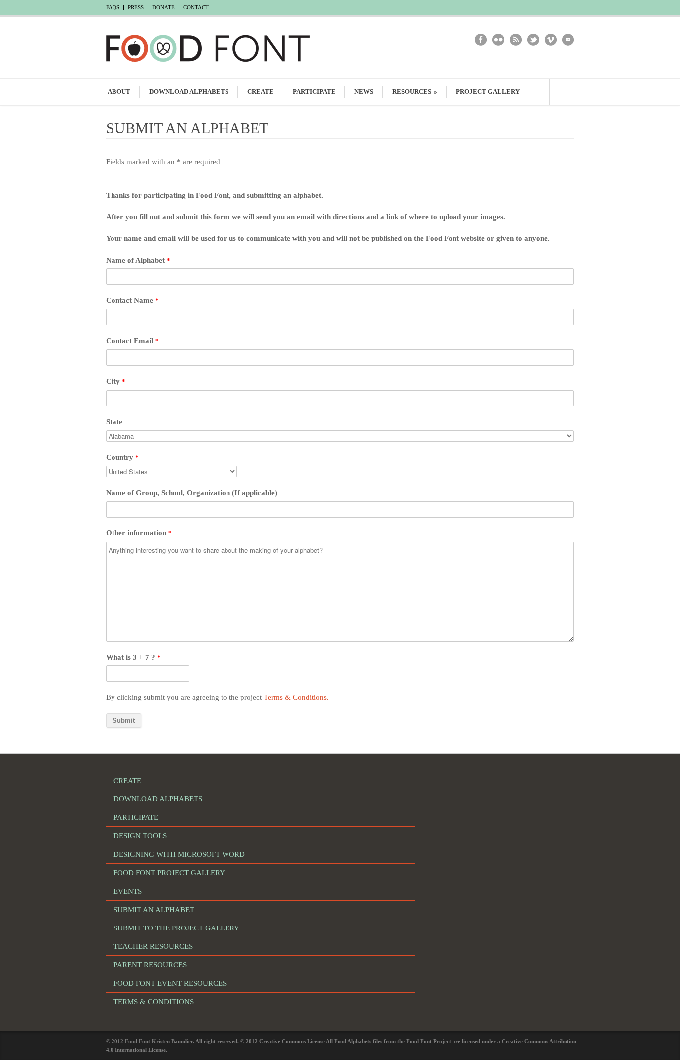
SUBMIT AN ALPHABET (153, 910)
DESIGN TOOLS (140, 836)
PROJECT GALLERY (488, 91)
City (115, 381)
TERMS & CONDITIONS (153, 1002)
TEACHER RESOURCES (153, 946)
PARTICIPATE (314, 91)
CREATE (260, 91)
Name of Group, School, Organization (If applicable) (191, 493)
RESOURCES (414, 91)
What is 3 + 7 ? (133, 657)
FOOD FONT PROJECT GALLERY (169, 873)
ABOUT (119, 91)
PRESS (136, 7)
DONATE (163, 7)
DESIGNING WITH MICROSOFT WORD (179, 854)
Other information (139, 533)
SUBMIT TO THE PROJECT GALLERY (176, 928)
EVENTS (127, 891)
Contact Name (132, 300)
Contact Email (132, 341)
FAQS (112, 7)
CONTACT (196, 7)
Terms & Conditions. (296, 697)
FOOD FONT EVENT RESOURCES (170, 983)
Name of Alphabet (138, 260)
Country (122, 457)
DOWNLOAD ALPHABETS (188, 91)
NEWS (363, 91)
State (114, 422)
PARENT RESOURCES (150, 965)
